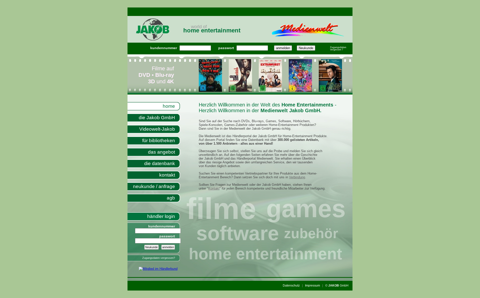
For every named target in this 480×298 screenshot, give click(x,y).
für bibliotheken (158, 140)
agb (171, 197)
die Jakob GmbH (157, 117)
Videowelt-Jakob (157, 129)
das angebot (161, 152)
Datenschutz (291, 285)
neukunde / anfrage (154, 186)
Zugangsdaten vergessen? (158, 257)
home (169, 106)
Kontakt (214, 188)
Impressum (312, 285)
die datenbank (159, 163)
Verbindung (297, 177)
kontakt (167, 175)
